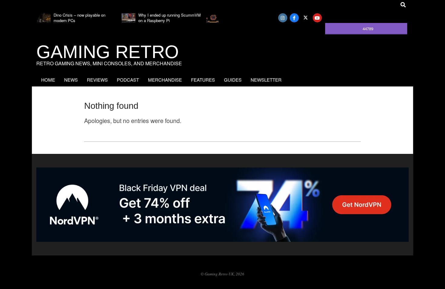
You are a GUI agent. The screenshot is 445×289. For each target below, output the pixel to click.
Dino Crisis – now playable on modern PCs (79, 17)
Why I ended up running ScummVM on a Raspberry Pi (169, 17)
